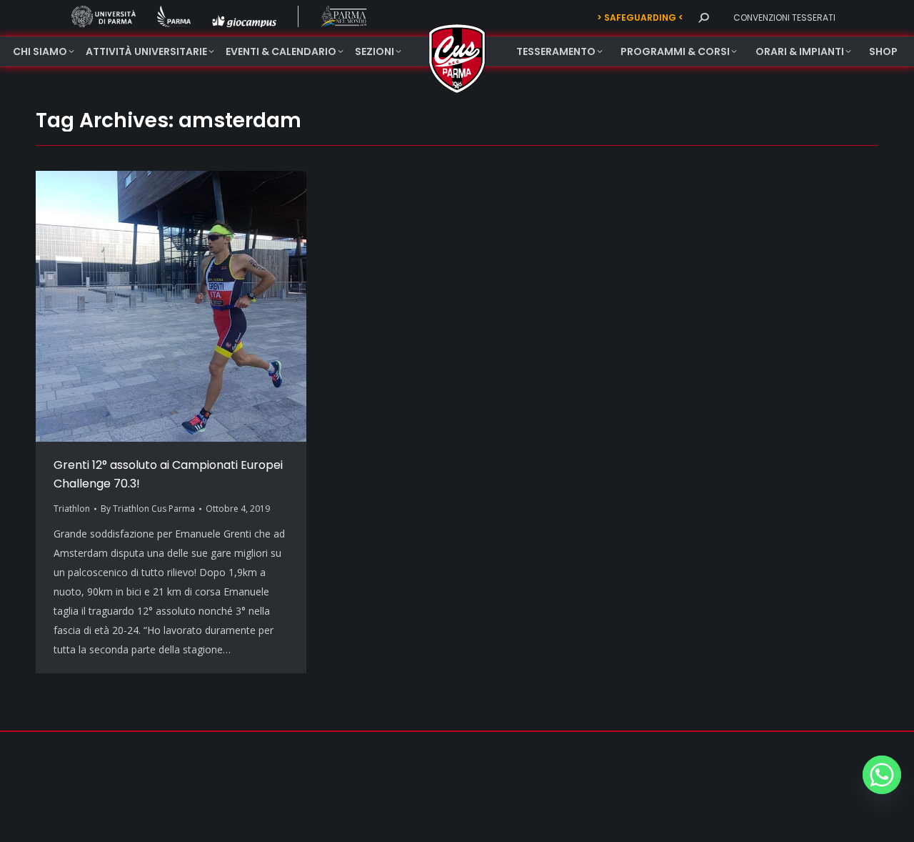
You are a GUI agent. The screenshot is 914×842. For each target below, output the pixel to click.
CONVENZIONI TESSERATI (784, 17)
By (148, 508)
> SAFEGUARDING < (640, 17)
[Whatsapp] (882, 775)
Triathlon (72, 508)
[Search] (703, 18)
